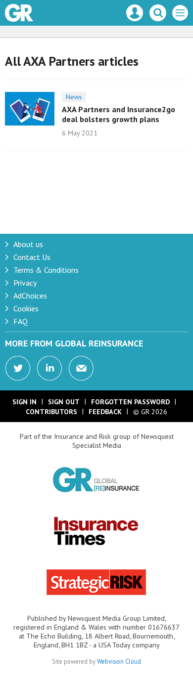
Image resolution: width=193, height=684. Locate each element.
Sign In (24, 401)
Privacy (25, 283)
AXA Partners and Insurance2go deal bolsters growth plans (118, 114)
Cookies (26, 308)
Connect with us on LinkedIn (49, 368)
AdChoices (30, 295)
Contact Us (31, 257)
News (74, 96)
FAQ (20, 321)
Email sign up (81, 368)
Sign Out (64, 401)
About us (28, 244)
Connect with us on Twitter (18, 368)
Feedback (105, 411)
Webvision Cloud (119, 661)
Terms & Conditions (46, 270)
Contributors (51, 411)
